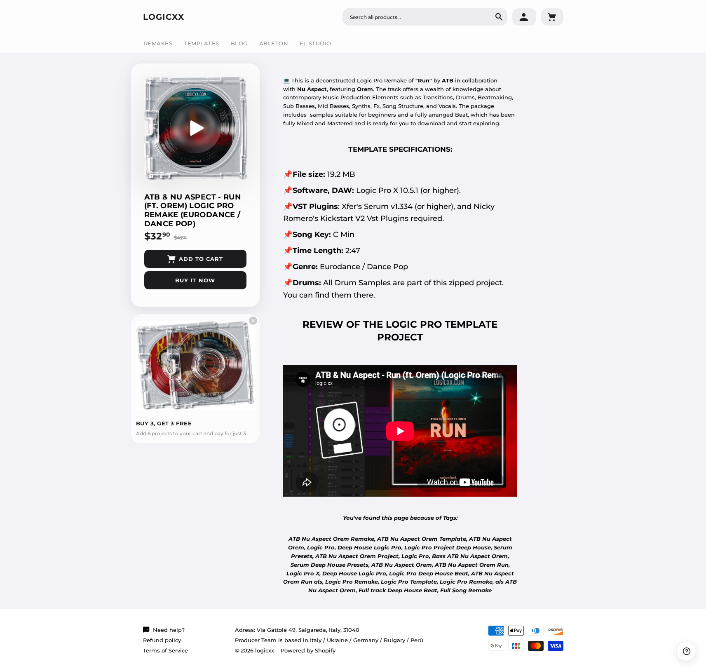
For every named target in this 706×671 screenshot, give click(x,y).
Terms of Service (165, 650)
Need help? (169, 629)
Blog (239, 43)
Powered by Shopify (308, 650)
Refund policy (162, 640)
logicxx (163, 17)
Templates (201, 43)
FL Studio (315, 43)
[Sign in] (524, 17)
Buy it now (195, 280)
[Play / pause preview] (195, 128)
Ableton (273, 43)
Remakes (158, 43)
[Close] (253, 321)
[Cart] (552, 17)
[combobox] (424, 17)
